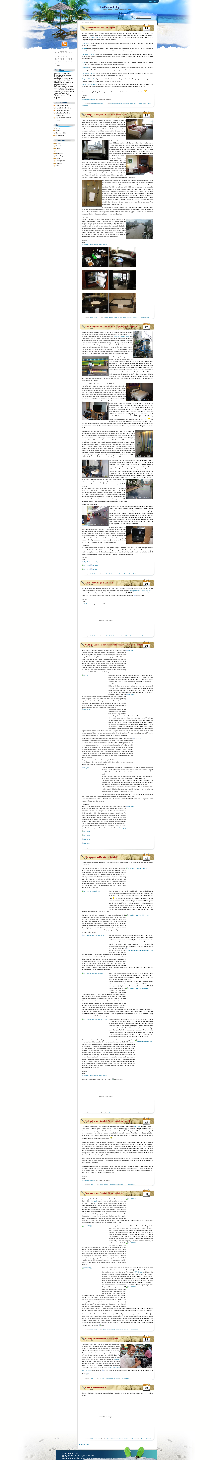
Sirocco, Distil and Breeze (89, 84)
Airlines (58, 143)
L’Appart (84, 49)
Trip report (116, 1378)
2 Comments (125, 1378)
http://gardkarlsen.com (88, 99)
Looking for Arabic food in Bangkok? (101, 1339)
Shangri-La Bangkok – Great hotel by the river (105, 115)
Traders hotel (57, 93)
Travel (58, 158)
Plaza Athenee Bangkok (95, 1387)
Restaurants (59, 153)
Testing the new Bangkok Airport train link (104, 1193)
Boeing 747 (69, 75)
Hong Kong (66, 80)
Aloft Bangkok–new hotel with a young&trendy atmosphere (111, 326)
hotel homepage (121, 828)
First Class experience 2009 (62, 77)
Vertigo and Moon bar (88, 79)
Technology (59, 156)
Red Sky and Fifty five (88, 73)
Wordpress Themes (68, 1455)
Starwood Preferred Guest (66, 89)
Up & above (85, 43)
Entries (59, 130)
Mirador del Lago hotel (63, 110)
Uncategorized (60, 161)
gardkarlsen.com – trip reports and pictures (94, 244)
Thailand (71, 91)
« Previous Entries (84, 1444)
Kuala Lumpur (58, 84)
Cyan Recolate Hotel (62, 105)
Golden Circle (58, 80)
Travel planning (60, 95)
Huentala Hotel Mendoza (63, 108)
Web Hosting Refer (88, 1455)
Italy (72, 82)
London (65, 84)
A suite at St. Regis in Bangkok (99, 583)
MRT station (138, 1272)
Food (106, 1378)
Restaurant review (119, 103)
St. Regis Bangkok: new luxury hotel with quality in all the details (114, 645)
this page (137, 1126)
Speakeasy (85, 68)
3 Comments (131, 1184)
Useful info (59, 163)
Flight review (69, 78)
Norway (70, 86)
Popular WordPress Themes (88, 1459)
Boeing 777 (57, 77)
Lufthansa (57, 86)
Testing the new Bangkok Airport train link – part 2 (107, 1121)
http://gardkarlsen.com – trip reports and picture (96, 562)
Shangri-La (129, 317)
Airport (63, 73)
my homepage (93, 37)
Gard (91, 29)
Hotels (58, 148)
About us (152, 1)
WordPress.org (60, 135)
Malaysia (64, 86)
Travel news (65, 93)
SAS (67, 88)
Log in (58, 128)
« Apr (58, 65)
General (58, 146)
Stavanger (57, 91)
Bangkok (62, 75)
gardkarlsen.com (87, 604)
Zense (83, 62)
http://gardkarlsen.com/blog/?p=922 (140, 591)
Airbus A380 (57, 73)
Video (57, 166)
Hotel (56, 82)
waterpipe (116, 1359)
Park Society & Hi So (88, 54)
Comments (61, 133)
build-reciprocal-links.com (88, 1457)
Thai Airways (64, 91)
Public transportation (59, 88)
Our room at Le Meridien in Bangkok (101, 857)
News (57, 151)
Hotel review (65, 82)
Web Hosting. (112, 1459)
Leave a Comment (145, 317)
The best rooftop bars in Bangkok (100, 28)
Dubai (62, 77)
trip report (94, 1201)
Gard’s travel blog (109, 7)
